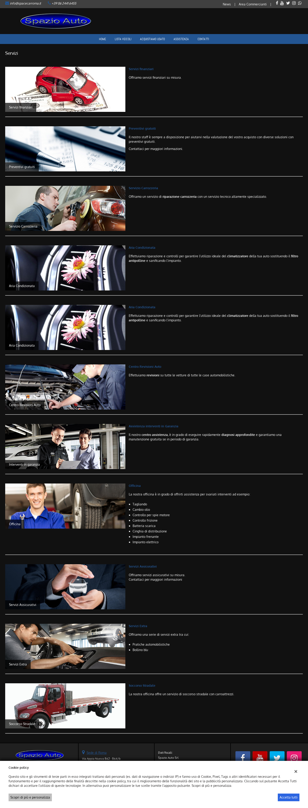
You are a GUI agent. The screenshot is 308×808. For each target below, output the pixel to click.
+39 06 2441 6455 (64, 3)
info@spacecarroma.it (25, 3)
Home (102, 39)
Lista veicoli (123, 39)
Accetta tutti (289, 797)
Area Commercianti (253, 4)
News (227, 4)
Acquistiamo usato (152, 39)
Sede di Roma (97, 753)
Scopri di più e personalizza (30, 797)
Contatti (203, 39)
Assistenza (181, 39)
